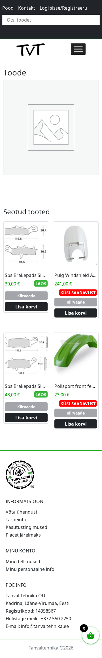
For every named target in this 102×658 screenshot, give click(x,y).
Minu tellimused (23, 561)
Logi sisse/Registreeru (63, 8)
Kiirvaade (26, 295)
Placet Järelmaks (23, 535)
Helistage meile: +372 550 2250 (38, 618)
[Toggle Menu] (78, 49)
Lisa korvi (26, 307)
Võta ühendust (21, 512)
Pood (8, 8)
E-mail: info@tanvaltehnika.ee (37, 626)
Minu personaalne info (30, 569)
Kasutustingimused (26, 527)
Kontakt (26, 8)
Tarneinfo (16, 519)
